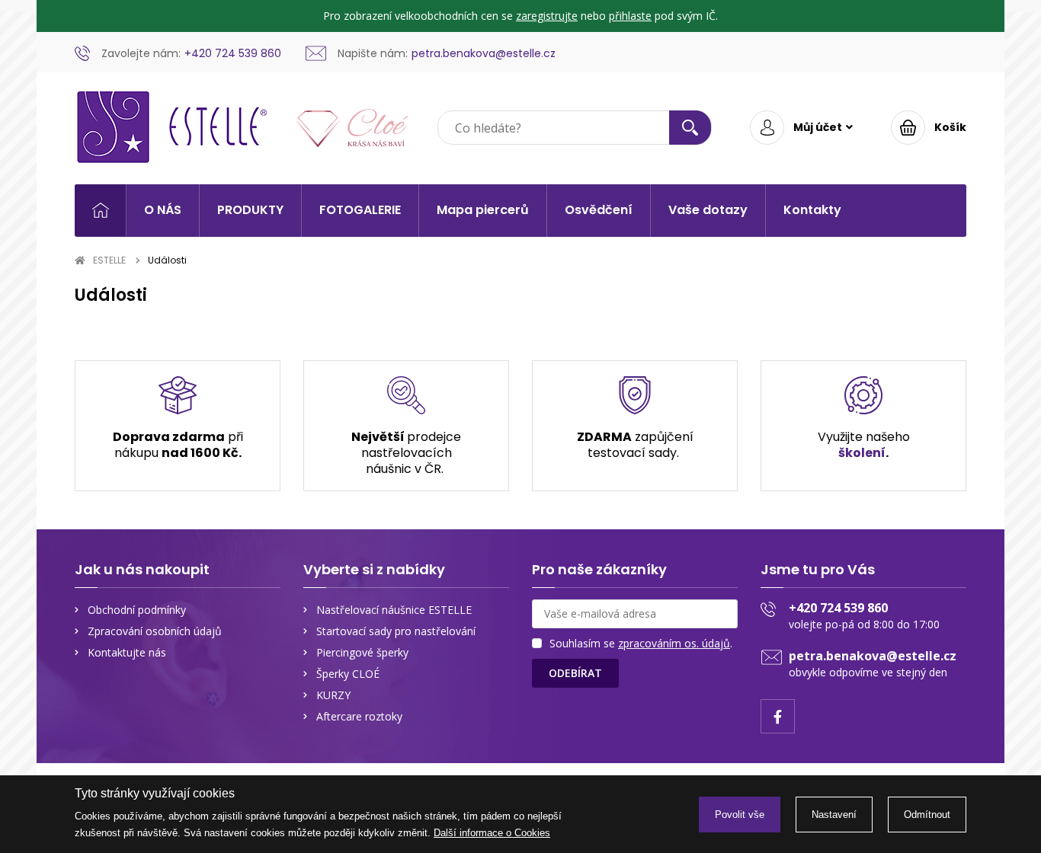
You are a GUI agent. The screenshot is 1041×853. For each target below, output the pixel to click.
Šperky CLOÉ (348, 673)
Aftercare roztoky (359, 716)
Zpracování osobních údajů (155, 631)
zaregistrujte (547, 15)
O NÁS (162, 210)
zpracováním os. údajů (674, 643)
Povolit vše (739, 814)
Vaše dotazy (708, 210)
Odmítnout (927, 814)
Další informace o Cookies (492, 833)
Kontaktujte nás (127, 652)
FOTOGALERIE (360, 210)
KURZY (333, 695)
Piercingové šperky (362, 652)
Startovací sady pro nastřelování (396, 631)
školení (862, 453)
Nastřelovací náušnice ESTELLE (394, 609)
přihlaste (630, 15)
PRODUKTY (250, 210)
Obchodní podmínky (137, 609)
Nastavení (834, 814)
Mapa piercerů (483, 210)
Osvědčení (599, 210)
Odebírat (575, 673)
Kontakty (812, 210)
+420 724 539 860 (838, 607)
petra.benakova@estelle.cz (872, 655)
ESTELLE (109, 260)
